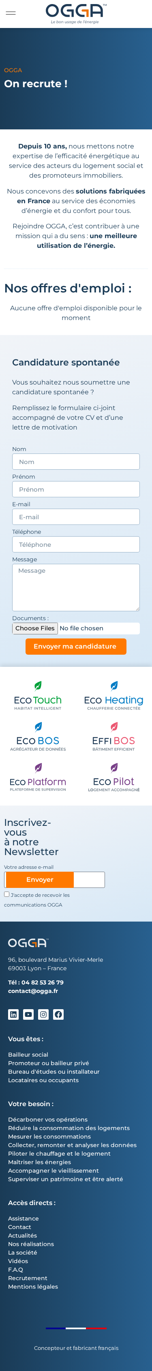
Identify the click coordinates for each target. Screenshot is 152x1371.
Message (24, 560)
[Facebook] (58, 1014)
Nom (19, 449)
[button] (11, 13)
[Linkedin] (13, 1014)
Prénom (23, 477)
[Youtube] (28, 1014)
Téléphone (26, 532)
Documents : (30, 618)
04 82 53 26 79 (42, 982)
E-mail (21, 504)
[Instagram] (43, 1014)
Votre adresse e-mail (29, 867)
